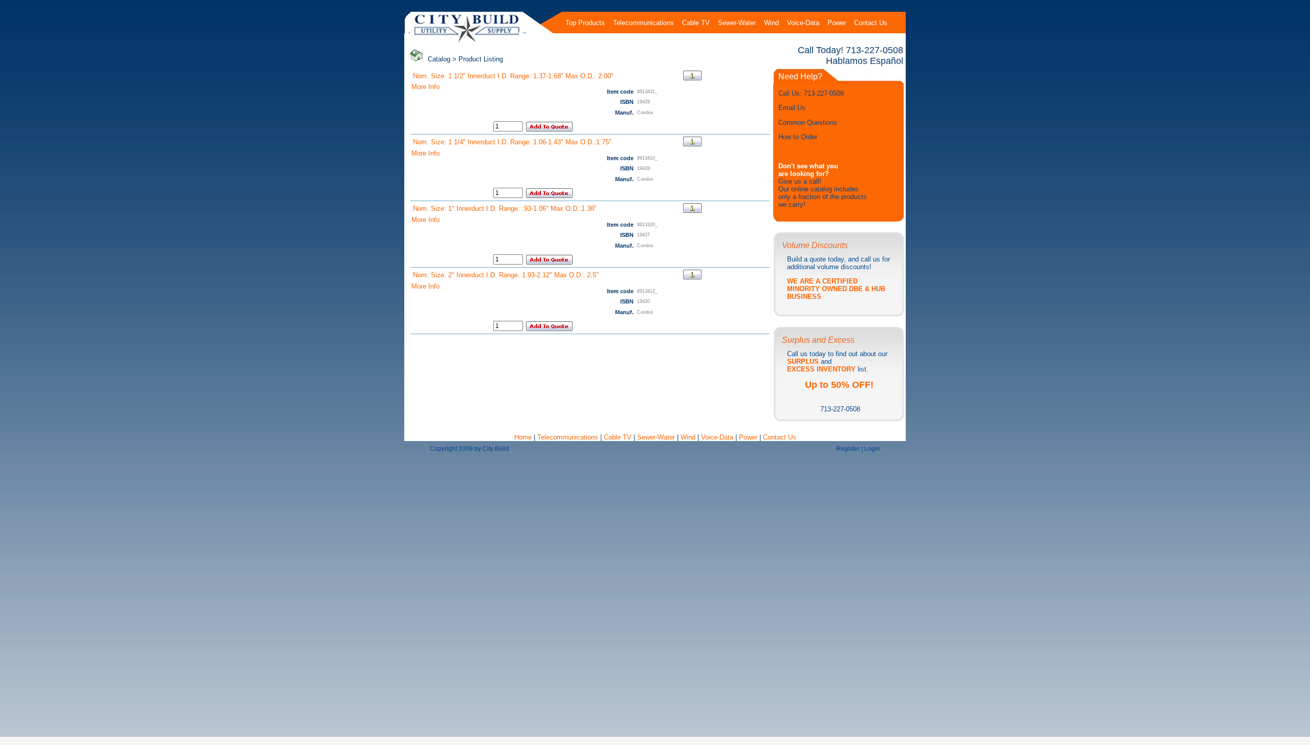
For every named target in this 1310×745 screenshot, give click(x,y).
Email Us (791, 108)
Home (524, 437)
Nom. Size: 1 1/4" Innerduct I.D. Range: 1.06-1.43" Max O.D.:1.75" (512, 142)
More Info (425, 87)
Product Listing (480, 59)
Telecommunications (567, 437)
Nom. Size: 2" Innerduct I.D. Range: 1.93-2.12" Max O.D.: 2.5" (506, 275)
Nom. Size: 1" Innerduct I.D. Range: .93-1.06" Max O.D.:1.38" (505, 208)
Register (848, 448)
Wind (689, 437)
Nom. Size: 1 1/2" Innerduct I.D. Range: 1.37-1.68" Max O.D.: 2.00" (513, 76)
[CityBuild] (467, 42)
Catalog (439, 59)
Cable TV (617, 437)
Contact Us (779, 437)
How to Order (797, 137)
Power (749, 437)
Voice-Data (717, 437)
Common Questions (807, 122)
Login (872, 448)
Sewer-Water (656, 437)
